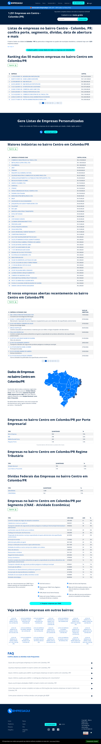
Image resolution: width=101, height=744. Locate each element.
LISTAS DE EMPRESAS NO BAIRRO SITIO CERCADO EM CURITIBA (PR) (50, 621)
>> (60, 103)
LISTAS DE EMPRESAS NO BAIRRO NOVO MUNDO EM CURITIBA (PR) (75, 631)
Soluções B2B (51, 3)
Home (9, 721)
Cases (23, 724)
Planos (43, 3)
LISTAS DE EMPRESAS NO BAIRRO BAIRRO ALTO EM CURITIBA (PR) (13, 640)
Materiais (67, 3)
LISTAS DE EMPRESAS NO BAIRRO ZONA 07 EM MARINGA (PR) (63, 639)
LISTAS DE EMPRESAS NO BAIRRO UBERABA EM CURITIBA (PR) (26, 629)
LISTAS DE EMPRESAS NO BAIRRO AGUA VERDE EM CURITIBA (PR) (76, 621)
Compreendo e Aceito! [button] (92, 741)
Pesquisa (10, 727)
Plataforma (37, 3)
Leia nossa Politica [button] (55, 741)
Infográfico (10, 730)
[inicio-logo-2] (15, 3)
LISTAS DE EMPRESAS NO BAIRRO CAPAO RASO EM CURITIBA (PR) (87, 640)
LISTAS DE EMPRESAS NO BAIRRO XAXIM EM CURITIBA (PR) (38, 629)
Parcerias (60, 3)
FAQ (23, 727)
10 (57, 103)
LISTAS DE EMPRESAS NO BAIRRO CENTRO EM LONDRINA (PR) (63, 620)
